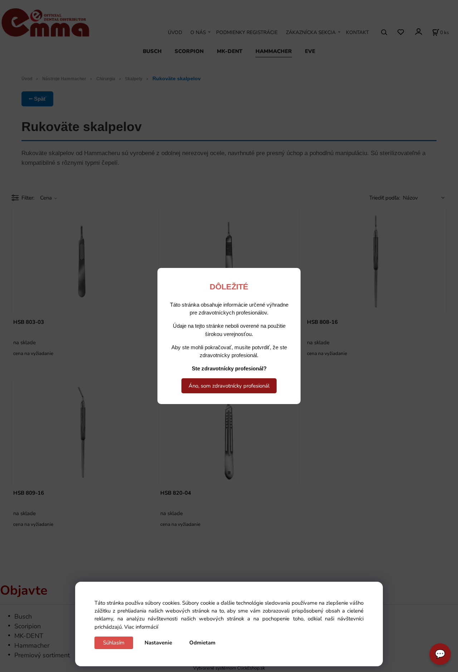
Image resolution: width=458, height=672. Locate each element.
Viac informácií (141, 626)
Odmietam (202, 642)
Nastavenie (158, 642)
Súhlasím (114, 642)
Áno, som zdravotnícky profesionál (229, 385)
